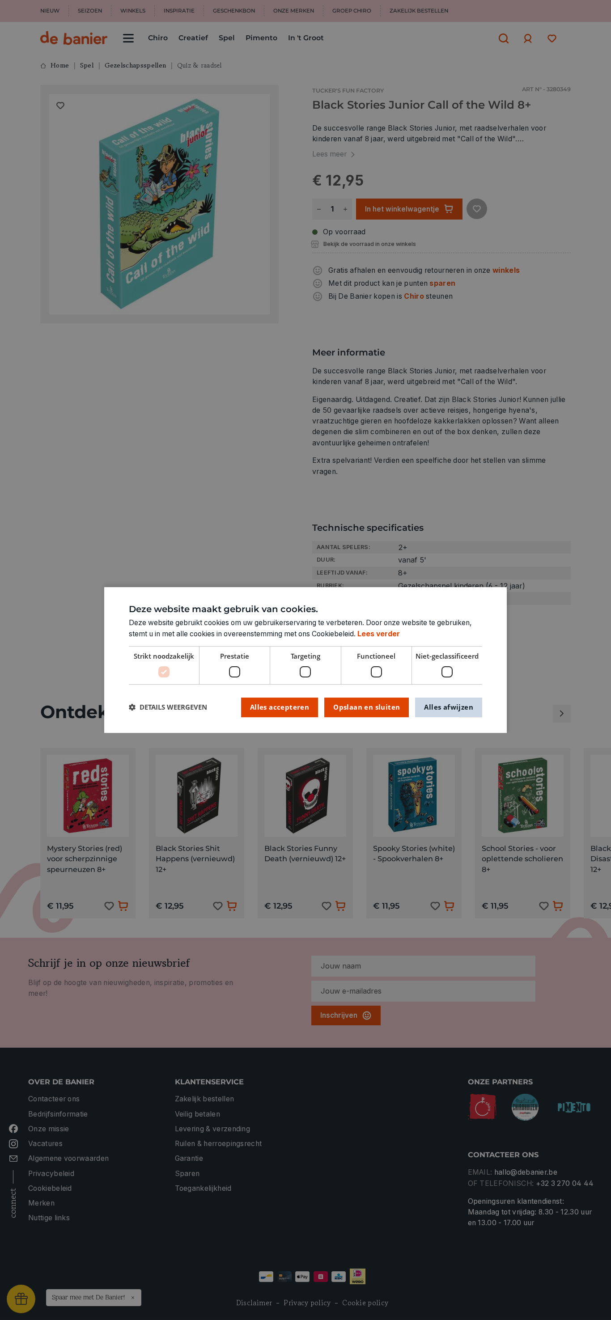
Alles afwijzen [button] (448, 706)
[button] (168, 707)
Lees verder (378, 634)
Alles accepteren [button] (279, 706)
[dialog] (305, 660)
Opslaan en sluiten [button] (366, 706)
